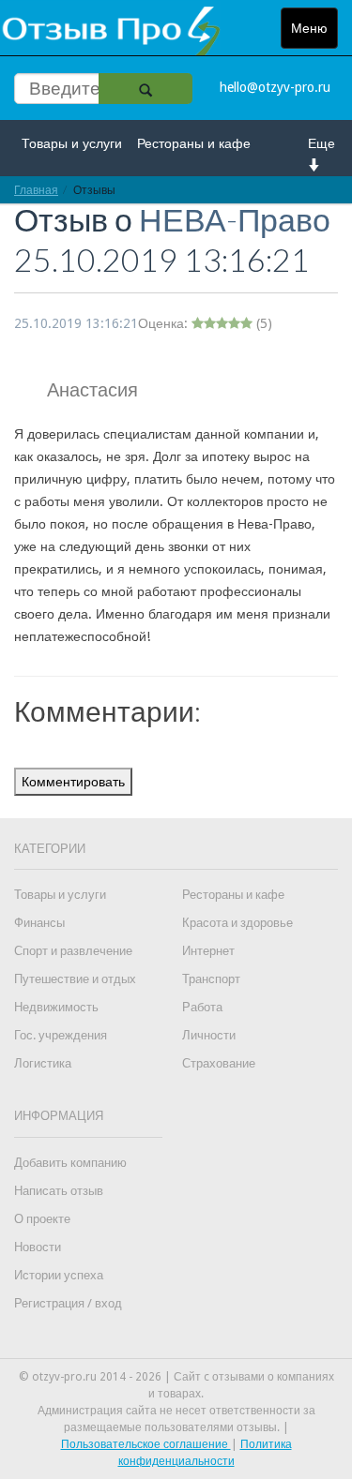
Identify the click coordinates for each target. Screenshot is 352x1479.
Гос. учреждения (60, 1035)
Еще (321, 143)
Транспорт (211, 979)
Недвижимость (56, 1007)
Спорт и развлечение (73, 951)
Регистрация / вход (68, 1303)
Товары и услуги (72, 143)
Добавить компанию (70, 1163)
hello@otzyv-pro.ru (275, 87)
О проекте (42, 1219)
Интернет (208, 951)
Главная (36, 190)
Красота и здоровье (237, 923)
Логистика (42, 1063)
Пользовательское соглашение (146, 1444)
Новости (37, 1247)
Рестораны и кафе (194, 143)
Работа (202, 1007)
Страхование (218, 1063)
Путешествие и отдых (75, 979)
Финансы (39, 923)
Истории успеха (58, 1275)
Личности (209, 1035)
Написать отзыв (58, 1191)
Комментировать (73, 781)
